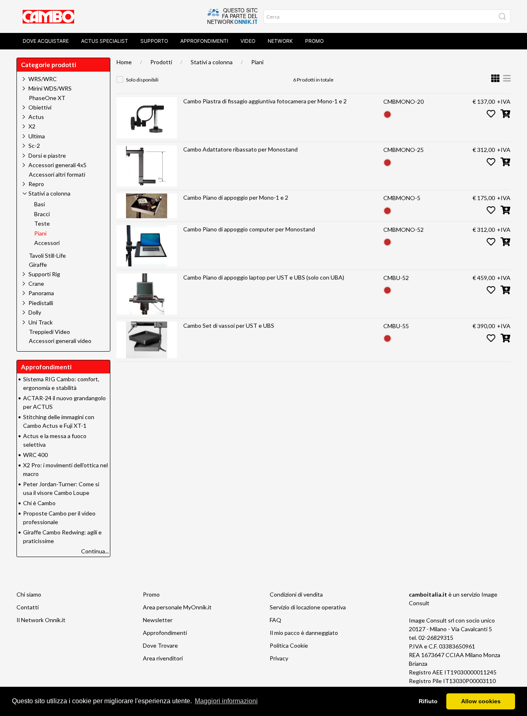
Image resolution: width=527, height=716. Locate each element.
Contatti (27, 607)
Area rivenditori (163, 658)
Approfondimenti (204, 41)
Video (247, 41)
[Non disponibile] (387, 113)
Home (124, 61)
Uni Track (40, 322)
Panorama (41, 292)
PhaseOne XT (47, 98)
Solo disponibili (142, 80)
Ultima (36, 136)
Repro (36, 183)
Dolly (34, 312)
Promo (314, 41)
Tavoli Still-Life (47, 255)
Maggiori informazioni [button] (226, 700)
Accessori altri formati (57, 174)
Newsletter (158, 619)
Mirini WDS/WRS (50, 88)
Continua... (95, 551)
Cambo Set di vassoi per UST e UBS (228, 325)
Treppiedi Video (49, 332)
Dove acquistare (46, 41)
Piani (257, 61)
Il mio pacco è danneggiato (304, 632)
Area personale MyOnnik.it (177, 607)
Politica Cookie (289, 645)
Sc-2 (34, 145)
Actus (36, 116)
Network (280, 41)
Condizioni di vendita (296, 594)
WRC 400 (35, 454)
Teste (42, 223)
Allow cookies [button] (481, 701)
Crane (36, 283)
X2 (31, 126)
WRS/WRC (42, 78)
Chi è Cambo (39, 502)
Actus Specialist (104, 41)
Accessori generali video (60, 341)
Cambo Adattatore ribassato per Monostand (240, 149)
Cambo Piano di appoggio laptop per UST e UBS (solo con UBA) (263, 277)
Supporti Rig (44, 274)
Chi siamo (28, 594)
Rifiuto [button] (428, 701)
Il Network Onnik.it (40, 619)
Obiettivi (39, 107)
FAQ (275, 619)
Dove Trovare (160, 645)
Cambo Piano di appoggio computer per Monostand (249, 229)
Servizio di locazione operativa (308, 607)
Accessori (47, 243)
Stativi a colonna (212, 61)
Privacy (279, 658)
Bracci (42, 214)
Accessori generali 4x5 (57, 164)
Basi (39, 204)
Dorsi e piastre (47, 155)
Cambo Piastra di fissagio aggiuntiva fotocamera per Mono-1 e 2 (265, 101)
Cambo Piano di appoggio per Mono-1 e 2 (235, 197)
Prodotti (161, 61)
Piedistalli (40, 302)
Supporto (154, 41)
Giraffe (38, 264)
